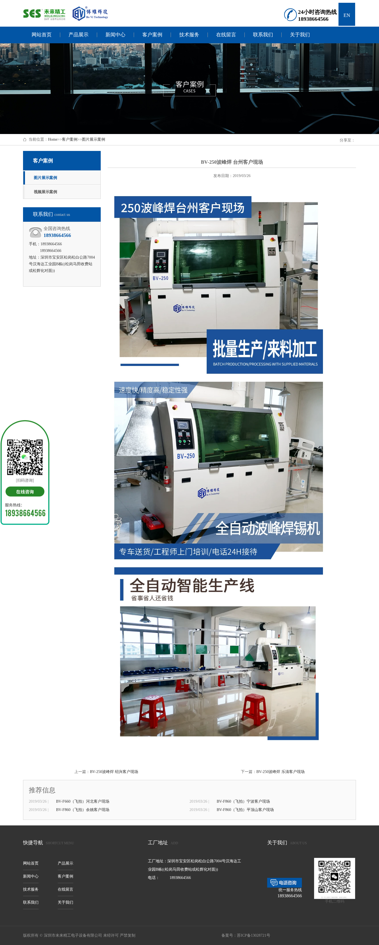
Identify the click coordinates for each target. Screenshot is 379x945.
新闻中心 (115, 34)
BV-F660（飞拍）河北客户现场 (82, 801)
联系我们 (263, 34)
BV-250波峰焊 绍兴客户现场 (114, 772)
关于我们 (300, 34)
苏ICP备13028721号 (253, 935)
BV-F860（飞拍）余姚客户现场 (82, 810)
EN (346, 15)
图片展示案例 (93, 139)
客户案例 (152, 34)
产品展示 (79, 34)
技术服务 (189, 34)
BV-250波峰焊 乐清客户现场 (280, 772)
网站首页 (42, 34)
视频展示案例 (45, 192)
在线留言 (226, 34)
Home (52, 139)
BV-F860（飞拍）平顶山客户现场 (245, 810)
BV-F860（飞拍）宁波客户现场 (243, 801)
